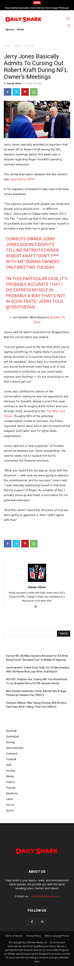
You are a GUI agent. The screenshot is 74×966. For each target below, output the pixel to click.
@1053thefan (20, 307)
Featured (11, 753)
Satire (9, 799)
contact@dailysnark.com (44, 896)
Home (7, 45)
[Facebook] (7, 92)
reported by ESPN (22, 179)
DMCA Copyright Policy (56, 935)
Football (29, 45)
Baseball (11, 731)
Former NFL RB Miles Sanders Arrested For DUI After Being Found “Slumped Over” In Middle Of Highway (37, 657)
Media (10, 776)
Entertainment (15, 748)
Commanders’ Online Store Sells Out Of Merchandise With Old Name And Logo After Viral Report (37, 669)
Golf (8, 765)
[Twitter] (16, 92)
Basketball (12, 736)
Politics (10, 782)
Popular (11, 787)
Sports (17, 45)
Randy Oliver (14, 83)
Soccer (10, 804)
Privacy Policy (33, 935)
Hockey (10, 770)
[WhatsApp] (34, 92)
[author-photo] (37, 581)
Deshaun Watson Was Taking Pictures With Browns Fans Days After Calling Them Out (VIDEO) (36, 704)
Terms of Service (14, 935)
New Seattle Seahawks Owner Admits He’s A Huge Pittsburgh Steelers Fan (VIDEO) (36, 693)
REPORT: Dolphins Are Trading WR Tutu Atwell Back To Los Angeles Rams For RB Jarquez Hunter (36, 681)
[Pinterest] (25, 92)
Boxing (10, 742)
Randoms (12, 793)
